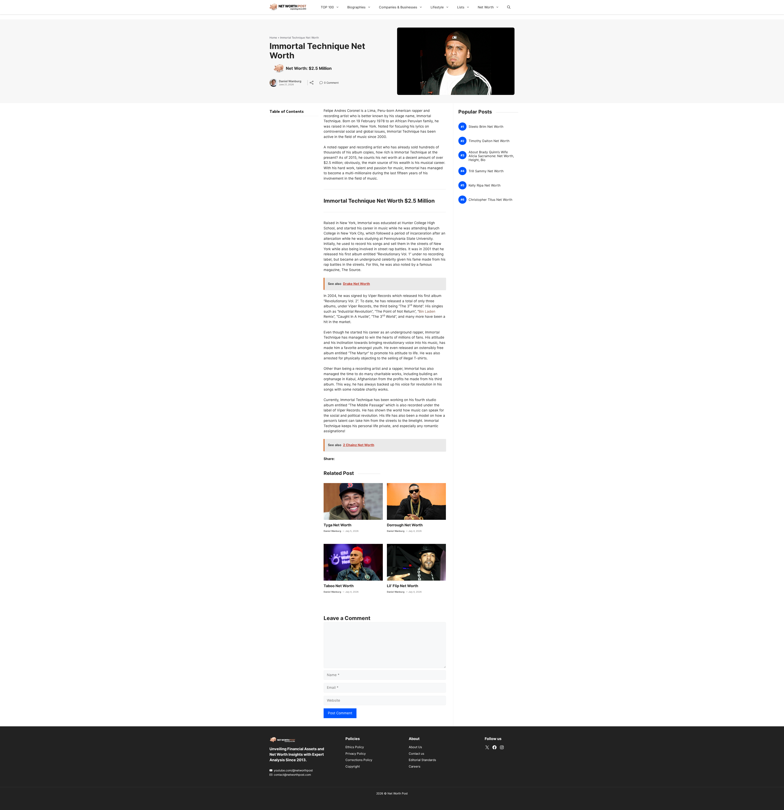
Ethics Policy (354, 747)
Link (322, 83)
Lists (460, 7)
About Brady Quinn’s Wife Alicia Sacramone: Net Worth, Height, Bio (491, 156)
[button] (508, 7)
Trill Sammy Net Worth (486, 171)
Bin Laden (427, 311)
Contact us (416, 754)
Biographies (356, 7)
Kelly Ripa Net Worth (484, 185)
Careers (414, 766)
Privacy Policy (355, 754)
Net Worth (486, 7)
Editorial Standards (422, 760)
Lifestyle (437, 7)
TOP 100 (327, 7)
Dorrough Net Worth (405, 525)
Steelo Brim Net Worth (486, 127)
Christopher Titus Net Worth (490, 200)
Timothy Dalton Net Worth (489, 141)
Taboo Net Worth (339, 586)
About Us (415, 747)
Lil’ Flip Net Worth (402, 586)
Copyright (352, 766)
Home (273, 37)
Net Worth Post (398, 793)
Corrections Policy (358, 760)
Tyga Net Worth (337, 525)
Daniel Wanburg (290, 81)
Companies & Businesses (398, 7)
